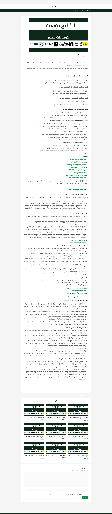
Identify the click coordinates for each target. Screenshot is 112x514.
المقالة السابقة (83, 395)
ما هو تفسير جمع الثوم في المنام (80, 160)
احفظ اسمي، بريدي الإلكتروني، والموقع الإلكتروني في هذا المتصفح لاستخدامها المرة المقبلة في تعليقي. (68, 493)
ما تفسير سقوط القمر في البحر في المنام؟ (56, 417)
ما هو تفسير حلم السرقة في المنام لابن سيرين (77, 169)
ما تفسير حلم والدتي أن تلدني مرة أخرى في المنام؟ (78, 456)
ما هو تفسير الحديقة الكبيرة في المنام (79, 190)
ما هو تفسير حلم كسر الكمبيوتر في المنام (78, 165)
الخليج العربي (83, 10)
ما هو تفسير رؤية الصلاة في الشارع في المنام (78, 242)
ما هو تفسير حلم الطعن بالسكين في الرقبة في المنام (76, 164)
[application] (80, 10)
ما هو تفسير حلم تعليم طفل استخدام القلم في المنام (76, 293)
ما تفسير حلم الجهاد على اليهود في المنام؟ (56, 455)
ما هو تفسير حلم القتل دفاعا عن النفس (78, 167)
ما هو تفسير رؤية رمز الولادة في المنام (79, 290)
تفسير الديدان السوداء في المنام (80, 436)
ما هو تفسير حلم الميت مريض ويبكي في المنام (77, 189)
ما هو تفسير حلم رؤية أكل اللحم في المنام (78, 173)
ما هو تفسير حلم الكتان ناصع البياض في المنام (77, 177)
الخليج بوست (56, 6)
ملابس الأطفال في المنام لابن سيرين (57, 436)
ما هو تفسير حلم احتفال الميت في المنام (78, 162)
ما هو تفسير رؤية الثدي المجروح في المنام (78, 240)
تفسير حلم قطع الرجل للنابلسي (36, 417)
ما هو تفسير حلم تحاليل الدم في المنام (79, 170)
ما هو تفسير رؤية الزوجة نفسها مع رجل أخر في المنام (76, 288)
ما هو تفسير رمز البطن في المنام (80, 172)
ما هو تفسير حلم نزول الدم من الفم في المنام (78, 159)
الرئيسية (88, 10)
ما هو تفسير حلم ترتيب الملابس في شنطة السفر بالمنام (76, 175)
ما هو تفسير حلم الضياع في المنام (80, 291)
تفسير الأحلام (75, 10)
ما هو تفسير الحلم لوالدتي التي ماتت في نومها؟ (34, 437)
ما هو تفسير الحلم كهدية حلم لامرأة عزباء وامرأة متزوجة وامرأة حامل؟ (78, 418)
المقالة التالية (28, 395)
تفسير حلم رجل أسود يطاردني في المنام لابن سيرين (34, 456)
